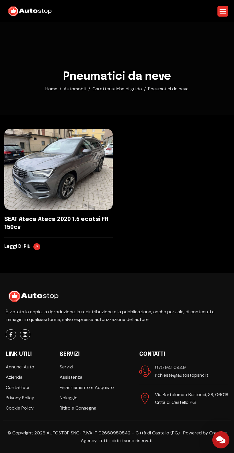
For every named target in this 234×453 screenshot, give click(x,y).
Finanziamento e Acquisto (87, 387)
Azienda (14, 377)
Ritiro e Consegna (78, 408)
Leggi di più (18, 246)
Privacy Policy (20, 398)
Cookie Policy (20, 408)
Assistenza (71, 377)
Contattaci (17, 387)
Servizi (66, 367)
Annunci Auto (20, 367)
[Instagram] (25, 334)
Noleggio (69, 398)
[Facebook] (11, 334)
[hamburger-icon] (222, 11)
